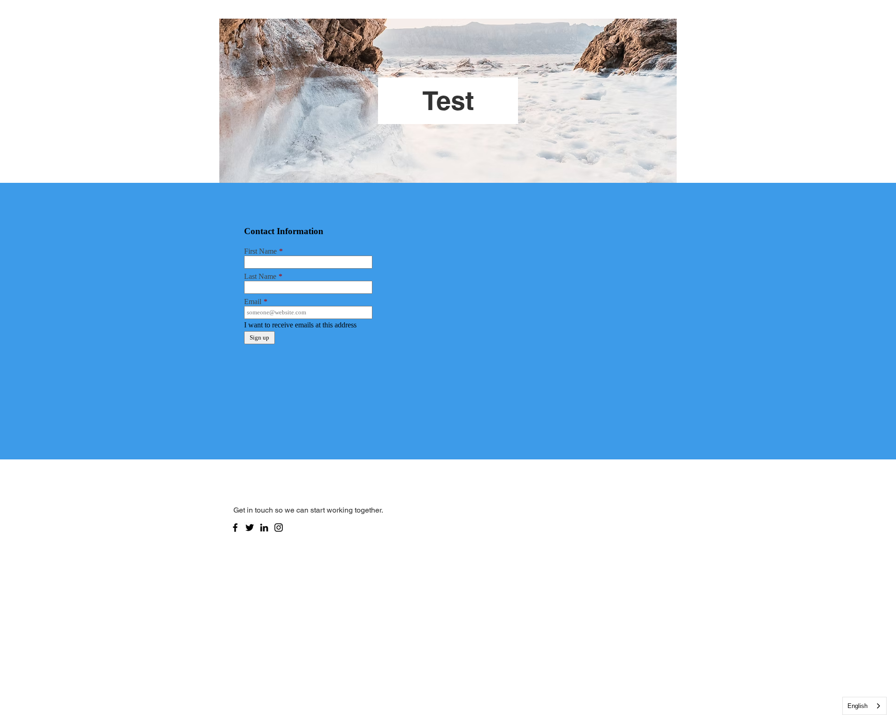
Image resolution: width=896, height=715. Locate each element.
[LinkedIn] (264, 527)
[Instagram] (278, 527)
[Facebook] (235, 527)
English (857, 705)
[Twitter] (249, 527)
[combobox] (864, 706)
